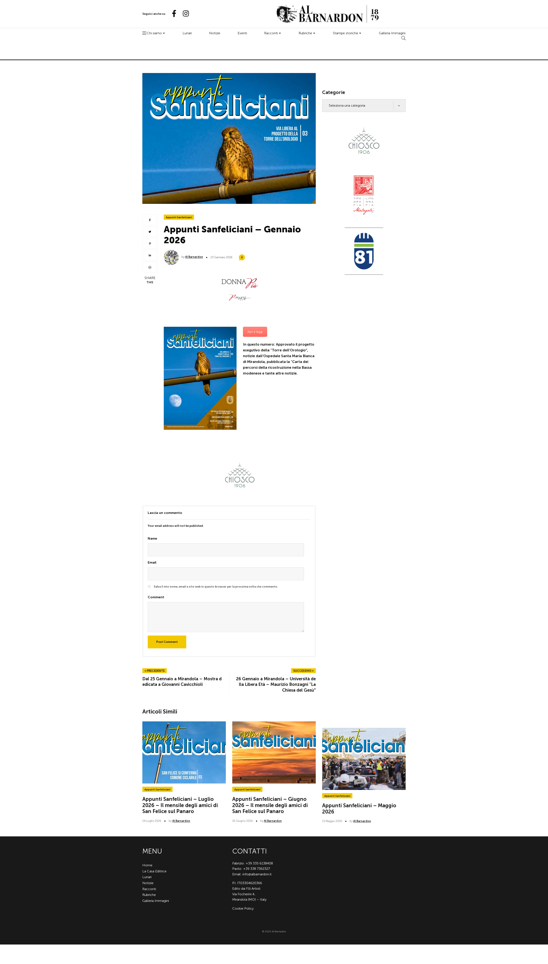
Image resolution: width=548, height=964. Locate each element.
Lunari (187, 33)
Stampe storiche (345, 33)
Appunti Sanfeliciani (179, 217)
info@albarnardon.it (257, 874)
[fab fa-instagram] (184, 14)
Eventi (242, 33)
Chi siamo (154, 33)
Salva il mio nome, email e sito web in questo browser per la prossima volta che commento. (216, 586)
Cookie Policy (243, 908)
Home (147, 865)
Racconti (271, 33)
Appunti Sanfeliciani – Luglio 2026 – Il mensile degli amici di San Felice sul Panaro (180, 805)
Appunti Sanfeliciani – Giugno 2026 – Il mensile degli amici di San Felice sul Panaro (270, 805)
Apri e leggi (255, 332)
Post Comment (167, 642)
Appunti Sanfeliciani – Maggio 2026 (359, 808)
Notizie (214, 33)
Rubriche (305, 33)
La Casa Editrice (154, 871)
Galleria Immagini (392, 33)
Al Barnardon (194, 256)
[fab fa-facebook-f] (172, 14)
